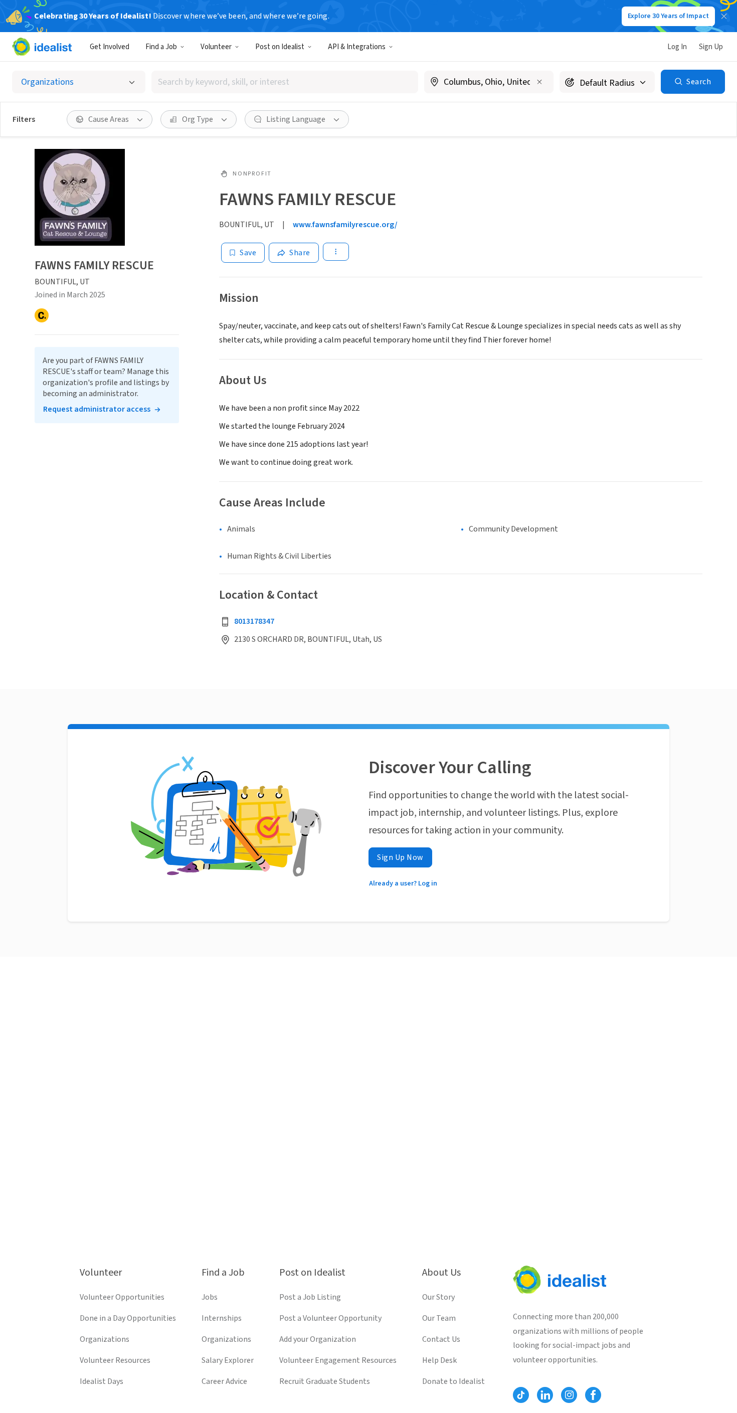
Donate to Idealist (453, 1381)
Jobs (210, 1297)
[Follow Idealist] (521, 1395)
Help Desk (439, 1360)
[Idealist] (42, 47)
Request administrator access (96, 409)
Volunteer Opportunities (122, 1297)
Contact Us (441, 1339)
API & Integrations (357, 47)
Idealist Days (101, 1381)
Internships (222, 1318)
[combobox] (285, 82)
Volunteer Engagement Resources (338, 1360)
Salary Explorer (228, 1360)
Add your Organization (317, 1339)
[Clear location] (539, 82)
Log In (677, 47)
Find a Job (161, 47)
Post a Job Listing (310, 1297)
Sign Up (711, 47)
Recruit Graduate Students (324, 1381)
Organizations (104, 1339)
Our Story (438, 1297)
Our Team (439, 1318)
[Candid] (42, 315)
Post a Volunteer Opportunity (330, 1318)
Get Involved (109, 47)
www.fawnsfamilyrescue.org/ (345, 225)
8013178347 (254, 621)
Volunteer (216, 47)
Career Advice (224, 1381)
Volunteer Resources (115, 1360)
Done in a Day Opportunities (128, 1318)
